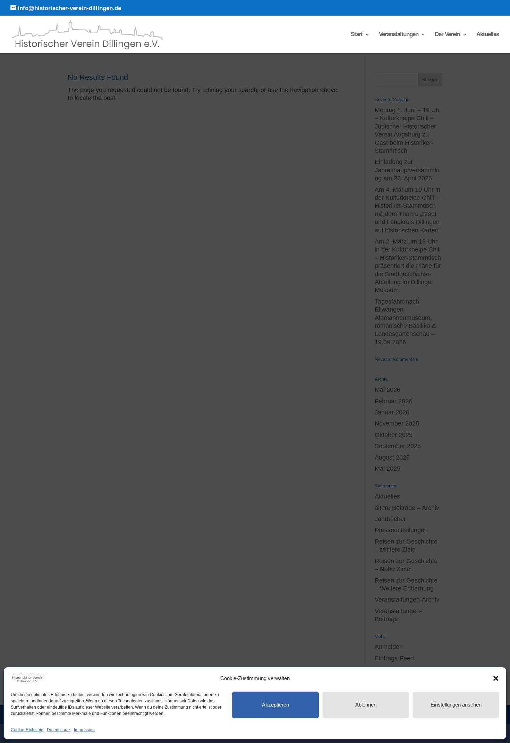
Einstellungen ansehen (456, 705)
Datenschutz (58, 729)
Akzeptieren (275, 705)
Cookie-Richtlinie (27, 729)
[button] (495, 678)
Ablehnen (365, 705)
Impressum (84, 729)
